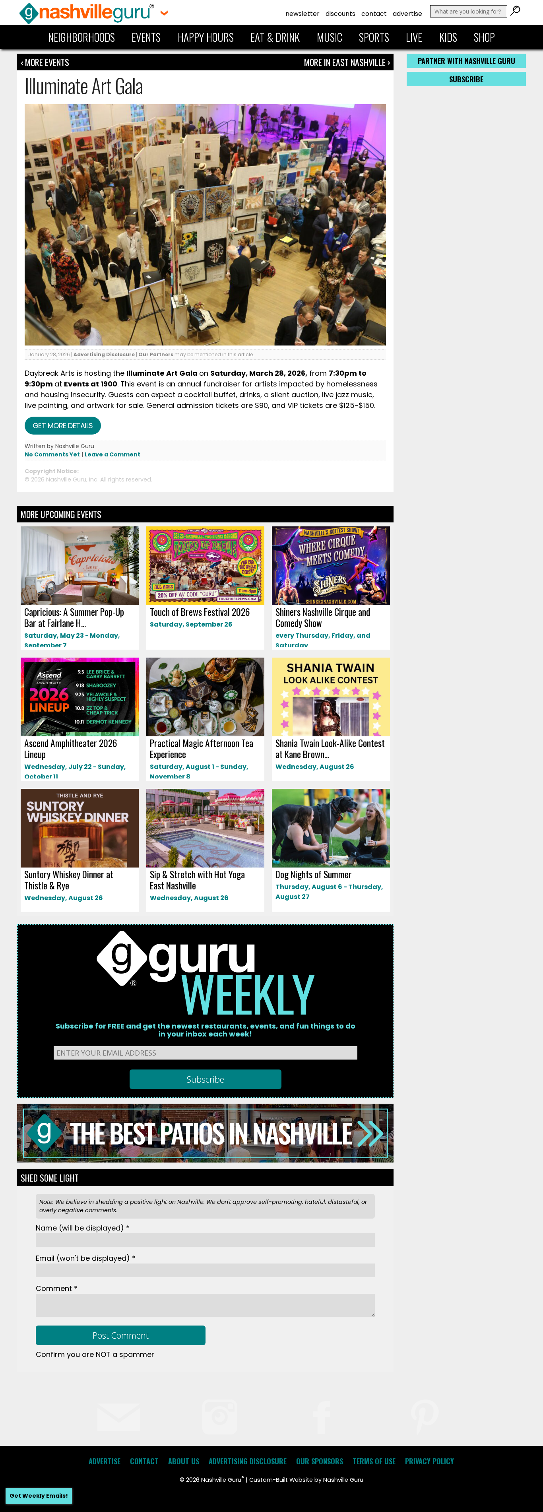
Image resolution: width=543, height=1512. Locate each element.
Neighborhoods (81, 37)
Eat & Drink (275, 37)
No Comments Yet (52, 454)
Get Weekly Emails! (39, 1496)
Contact (374, 13)
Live (414, 37)
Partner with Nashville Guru (466, 61)
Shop (484, 37)
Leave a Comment (112, 454)
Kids (448, 37)
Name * (83, 1228)
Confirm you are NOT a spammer (95, 1354)
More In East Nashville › (347, 62)
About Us (183, 1461)
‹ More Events (45, 62)
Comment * (57, 1288)
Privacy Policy (429, 1461)
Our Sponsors (319, 1461)
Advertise (407, 13)
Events (146, 37)
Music (329, 37)
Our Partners (155, 354)
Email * (86, 1258)
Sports (374, 37)
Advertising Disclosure (104, 354)
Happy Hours (206, 37)
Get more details (63, 426)
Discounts (340, 13)
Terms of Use (374, 1461)
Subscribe (466, 79)
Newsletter (302, 13)
